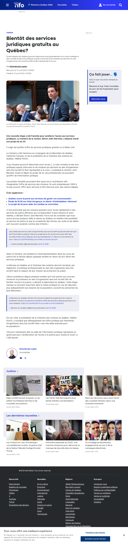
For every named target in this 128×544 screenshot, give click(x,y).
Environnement (43, 490)
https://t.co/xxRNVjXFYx (30, 303)
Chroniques (13, 490)
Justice (9, 33)
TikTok (11, 502)
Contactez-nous (100, 484)
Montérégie (70, 517)
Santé (39, 502)
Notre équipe (14, 484)
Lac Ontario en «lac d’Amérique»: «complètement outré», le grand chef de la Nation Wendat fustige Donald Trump (24, 447)
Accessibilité (99, 499)
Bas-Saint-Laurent (73, 487)
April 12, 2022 (43, 244)
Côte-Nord (70, 511)
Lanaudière (70, 502)
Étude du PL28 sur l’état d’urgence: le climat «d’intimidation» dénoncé (42, 201)
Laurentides (70, 514)
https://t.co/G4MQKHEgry (23, 239)
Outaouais (70, 520)
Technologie (42, 514)
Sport (39, 511)
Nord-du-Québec (73, 508)
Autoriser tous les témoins (95, 539)
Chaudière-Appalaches (75, 493)
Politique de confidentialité (104, 490)
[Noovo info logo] (19, 5)
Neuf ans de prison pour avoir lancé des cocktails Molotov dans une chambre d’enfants (102, 401)
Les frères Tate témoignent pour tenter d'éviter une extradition (61, 399)
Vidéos (75, 5)
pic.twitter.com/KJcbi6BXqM (52, 303)
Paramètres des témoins (19, 505)
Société (40, 508)
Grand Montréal (72, 499)
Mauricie (69, 505)
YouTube (12, 499)
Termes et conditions (102, 493)
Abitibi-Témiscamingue (75, 484)
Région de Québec (73, 523)
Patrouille (41, 499)
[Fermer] (124, 535)
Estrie (68, 496)
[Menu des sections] (7, 4)
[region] (64, 535)
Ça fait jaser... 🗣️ (103, 74)
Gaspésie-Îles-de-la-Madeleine (78, 526)
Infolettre (97, 502)
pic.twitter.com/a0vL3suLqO (45, 239)
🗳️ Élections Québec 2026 (40, 5)
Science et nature (44, 505)
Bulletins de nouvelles (17, 487)
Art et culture (42, 484)
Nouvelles (62, 5)
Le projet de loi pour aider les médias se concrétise (33, 204)
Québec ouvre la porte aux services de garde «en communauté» (40, 198)
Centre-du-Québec (73, 490)
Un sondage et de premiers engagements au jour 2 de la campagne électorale (98, 445)
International (42, 493)
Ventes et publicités (102, 496)
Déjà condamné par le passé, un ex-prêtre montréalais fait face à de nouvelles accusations (23, 401)
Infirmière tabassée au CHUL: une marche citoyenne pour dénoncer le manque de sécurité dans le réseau (63, 445)
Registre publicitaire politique (106, 487)
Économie (41, 487)
